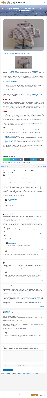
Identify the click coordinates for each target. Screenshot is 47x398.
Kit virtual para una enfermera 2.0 (15, 53)
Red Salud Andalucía (9, 137)
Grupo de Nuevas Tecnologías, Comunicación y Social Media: (16, 140)
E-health (13, 162)
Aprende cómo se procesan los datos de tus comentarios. (28, 373)
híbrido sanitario (22, 162)
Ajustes (41, 395)
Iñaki (16, 71)
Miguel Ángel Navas (29, 123)
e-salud (17, 162)
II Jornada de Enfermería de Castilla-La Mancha (34, 94)
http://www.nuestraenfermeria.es (34, 225)
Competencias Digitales (7, 162)
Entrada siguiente (42, 166)
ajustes (3, 396)
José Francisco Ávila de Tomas (11, 81)
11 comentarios (5, 53)
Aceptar (34, 395)
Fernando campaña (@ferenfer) (11, 213)
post (21, 108)
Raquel (12, 71)
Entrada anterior (4, 166)
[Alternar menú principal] (45, 2)
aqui (37, 149)
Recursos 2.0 (27, 162)
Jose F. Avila (7, 262)
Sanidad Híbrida (34, 71)
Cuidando (20, 2)
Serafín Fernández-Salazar (12, 199)
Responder (42, 198)
